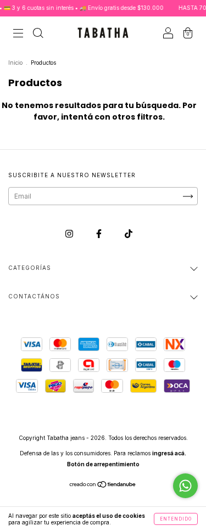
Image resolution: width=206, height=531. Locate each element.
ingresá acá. (169, 453)
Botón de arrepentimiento (103, 464)
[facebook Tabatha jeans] (99, 233)
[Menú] (18, 34)
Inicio (15, 62)
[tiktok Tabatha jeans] (128, 233)
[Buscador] (37, 34)
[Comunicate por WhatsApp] (185, 485)
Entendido (176, 519)
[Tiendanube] (103, 486)
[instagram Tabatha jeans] (70, 233)
